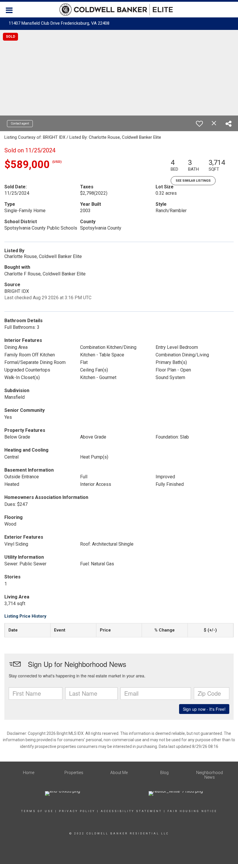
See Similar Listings (193, 181)
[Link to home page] (118, 9)
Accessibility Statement (131, 811)
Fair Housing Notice (192, 811)
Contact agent (20, 123)
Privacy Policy (77, 811)
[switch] (199, 123)
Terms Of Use (37, 811)
